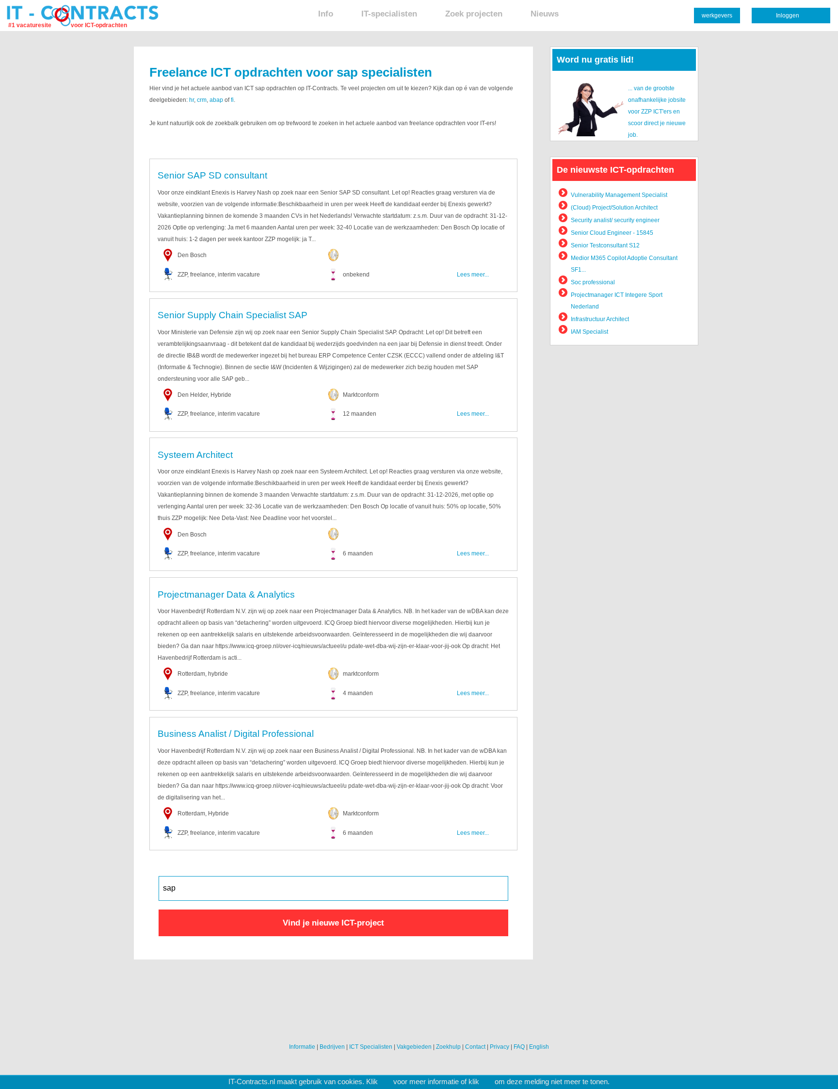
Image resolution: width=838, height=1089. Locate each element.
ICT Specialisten (370, 1046)
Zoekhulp (448, 1046)
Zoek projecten (473, 13)
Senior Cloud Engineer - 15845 (612, 232)
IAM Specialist (589, 331)
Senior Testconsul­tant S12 (605, 245)
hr (191, 100)
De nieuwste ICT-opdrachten (615, 170)
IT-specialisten (389, 13)
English (539, 1046)
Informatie (302, 1046)
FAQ (519, 1046)
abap (216, 100)
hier (385, 1082)
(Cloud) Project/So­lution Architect (614, 207)
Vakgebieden (414, 1046)
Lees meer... (473, 274)
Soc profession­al (593, 282)
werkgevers (717, 15)
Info (325, 13)
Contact (475, 1046)
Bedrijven (332, 1046)
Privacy (499, 1046)
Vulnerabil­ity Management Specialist (619, 195)
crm (202, 100)
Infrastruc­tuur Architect (600, 319)
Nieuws (545, 13)
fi (232, 100)
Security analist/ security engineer (615, 220)
